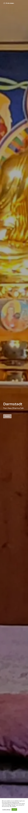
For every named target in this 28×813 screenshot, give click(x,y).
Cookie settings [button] (6, 809)
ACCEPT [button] (14, 809)
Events (7, 416)
